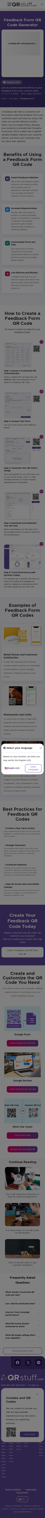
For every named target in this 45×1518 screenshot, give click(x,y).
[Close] (41, 748)
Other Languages (33, 768)
